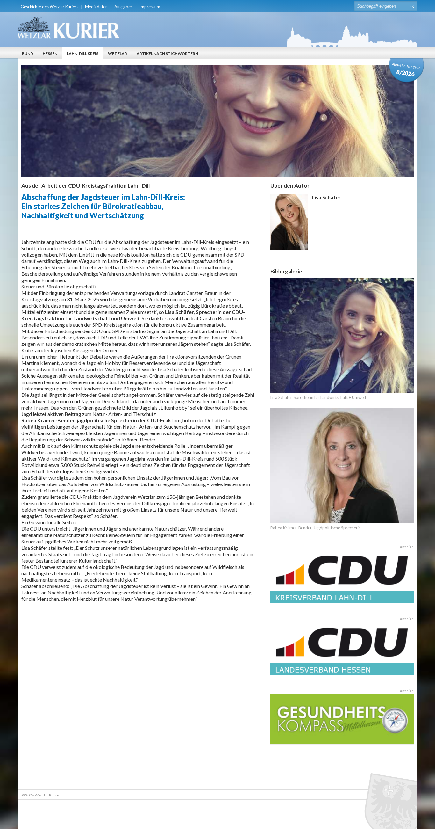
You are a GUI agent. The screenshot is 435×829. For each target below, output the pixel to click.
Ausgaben (123, 6)
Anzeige (407, 546)
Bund (27, 53)
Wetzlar (117, 53)
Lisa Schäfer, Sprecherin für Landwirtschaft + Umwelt (318, 397)
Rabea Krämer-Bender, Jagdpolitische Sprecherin (315, 527)
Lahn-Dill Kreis (82, 53)
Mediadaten (96, 6)
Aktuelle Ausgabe (406, 69)
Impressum (149, 6)
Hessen (50, 53)
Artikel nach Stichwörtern (167, 53)
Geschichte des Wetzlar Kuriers (49, 6)
